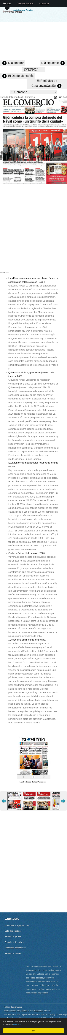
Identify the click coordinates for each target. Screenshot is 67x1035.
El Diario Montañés (20, 75)
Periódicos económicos (15, 948)
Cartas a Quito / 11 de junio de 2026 (26, 553)
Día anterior (15, 62)
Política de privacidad (13, 1006)
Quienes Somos (25, 3)
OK (33, 1030)
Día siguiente (50, 62)
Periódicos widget (12, 11)
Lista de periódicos (13, 931)
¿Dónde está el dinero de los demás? (27, 639)
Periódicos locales (13, 953)
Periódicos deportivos (14, 942)
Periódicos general (13, 936)
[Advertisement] (33, 41)
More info (17, 1024)
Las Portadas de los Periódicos (33, 782)
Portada (7, 3)
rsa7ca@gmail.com (20, 925)
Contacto (44, 3)
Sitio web (62, 97)
